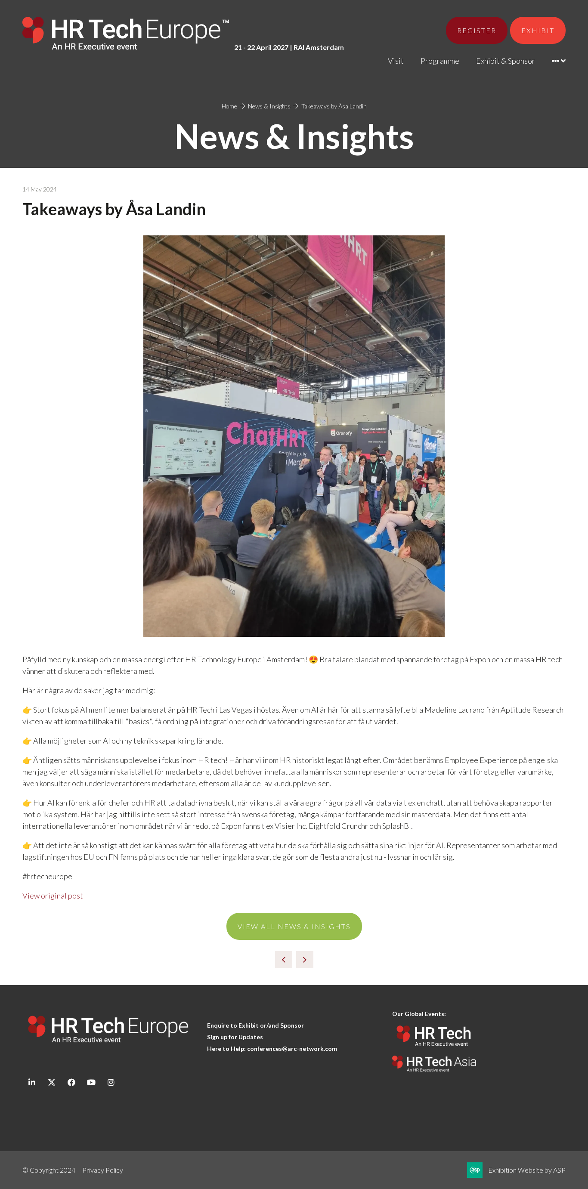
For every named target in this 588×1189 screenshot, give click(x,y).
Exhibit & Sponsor (505, 60)
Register (476, 30)
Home (229, 106)
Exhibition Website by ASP (527, 1170)
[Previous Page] (283, 959)
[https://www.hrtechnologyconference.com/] (434, 1049)
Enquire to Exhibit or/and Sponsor (256, 1025)
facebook (71, 1082)
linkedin (31, 1082)
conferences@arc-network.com (292, 1048)
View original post (52, 895)
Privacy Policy (102, 1170)
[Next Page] (304, 959)
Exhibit (537, 30)
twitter (51, 1082)
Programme (440, 60)
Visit (396, 60)
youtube (91, 1082)
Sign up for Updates (235, 1037)
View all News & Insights (294, 926)
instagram (111, 1082)
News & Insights (269, 106)
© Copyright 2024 (48, 1170)
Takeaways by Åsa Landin (334, 106)
